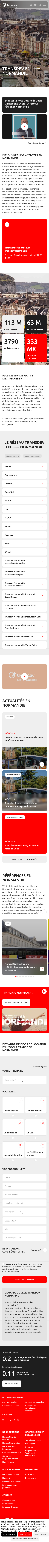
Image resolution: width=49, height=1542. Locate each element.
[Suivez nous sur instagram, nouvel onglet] (18, 1420)
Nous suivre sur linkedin (16, 1002)
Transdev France (11, 1398)
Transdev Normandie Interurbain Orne (23, 616)
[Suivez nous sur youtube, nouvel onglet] (14, 1420)
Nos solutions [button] (10, 1432)
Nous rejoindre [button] (11, 1469)
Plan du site (7, 1414)
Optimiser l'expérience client (10, 1457)
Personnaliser (41, 1534)
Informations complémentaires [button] (21, 1250)
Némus (8, 526)
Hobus (8, 500)
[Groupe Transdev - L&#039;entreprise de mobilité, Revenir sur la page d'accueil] (10, 5)
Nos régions (30, 1443)
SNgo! (8, 552)
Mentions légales (9, 1402)
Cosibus (8, 483)
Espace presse (31, 1478)
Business (10, 717)
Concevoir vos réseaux (11, 1452)
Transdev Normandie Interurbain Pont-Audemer (20, 626)
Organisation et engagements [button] (34, 1433)
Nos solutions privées (11, 1443)
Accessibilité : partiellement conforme (31, 1408)
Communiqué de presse (15, 817)
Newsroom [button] (31, 1469)
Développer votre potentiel (9, 1486)
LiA (6, 509)
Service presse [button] (8, 1504)
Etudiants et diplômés (11, 1482)
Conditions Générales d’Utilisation (16, 1266)
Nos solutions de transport (9, 1438)
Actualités (29, 1474)
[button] (31, 5)
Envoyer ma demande (24, 1280)
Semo (7, 543)
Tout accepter (9, 1534)
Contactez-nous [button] (8, 1500)
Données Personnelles (34, 1402)
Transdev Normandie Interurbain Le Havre (20, 606)
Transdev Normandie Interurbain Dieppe (15, 573)
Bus (8, 923)
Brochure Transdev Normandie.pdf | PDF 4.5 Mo (23, 252)
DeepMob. (10, 492)
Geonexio (29, 1447)
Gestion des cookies (10, 1406)
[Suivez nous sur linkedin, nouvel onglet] (10, 1420)
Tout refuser (25, 1534)
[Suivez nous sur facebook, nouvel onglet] (7, 1420)
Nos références (8, 1462)
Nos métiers (7, 1478)
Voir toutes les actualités (24, 859)
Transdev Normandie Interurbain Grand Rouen (20, 595)
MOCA (8, 517)
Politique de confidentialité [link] (25, 1538)
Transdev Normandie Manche (19, 636)
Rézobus (9, 535)
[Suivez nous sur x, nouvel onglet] (3, 1420)
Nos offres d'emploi (10, 1474)
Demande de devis (10, 1507)
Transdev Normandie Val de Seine (21, 645)
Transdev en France (33, 1440)
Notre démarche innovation (9, 1447)
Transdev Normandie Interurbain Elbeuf (15, 584)
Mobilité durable (13, 775)
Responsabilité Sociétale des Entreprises (31, 1453)
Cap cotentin (11, 475)
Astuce (8, 466)
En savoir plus (11, 1384)
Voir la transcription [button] (36, 143)
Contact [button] (7, 1495)
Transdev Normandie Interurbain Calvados (15, 561)
